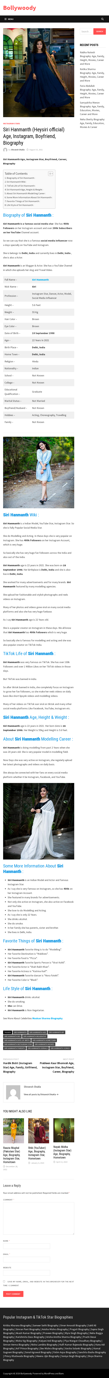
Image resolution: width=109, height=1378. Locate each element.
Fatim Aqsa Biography (64, 1352)
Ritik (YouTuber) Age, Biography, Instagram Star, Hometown (37, 1153)
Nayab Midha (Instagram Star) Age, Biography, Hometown (62, 1152)
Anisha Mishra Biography (55, 1329)
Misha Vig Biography (26, 1340)
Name (6, 1241)
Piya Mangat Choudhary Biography (82, 1340)
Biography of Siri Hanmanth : (21, 177)
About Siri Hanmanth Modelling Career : (26, 193)
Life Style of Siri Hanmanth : (20, 205)
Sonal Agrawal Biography (38, 1352)
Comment (8, 1199)
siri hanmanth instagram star (18, 1044)
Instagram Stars (11, 123)
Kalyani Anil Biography (50, 1340)
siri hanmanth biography (34, 1036)
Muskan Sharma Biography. (47, 1018)
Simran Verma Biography (16, 1344)
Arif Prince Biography (27, 1348)
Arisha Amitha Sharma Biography (63, 1337)
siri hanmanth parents (14, 1048)
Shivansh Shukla (18, 149)
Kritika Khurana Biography (17, 1325)
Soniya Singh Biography (73, 1356)
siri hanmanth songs (60, 1048)
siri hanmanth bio (12, 1036)
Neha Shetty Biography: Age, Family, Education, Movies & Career (92, 123)
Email (6, 1254)
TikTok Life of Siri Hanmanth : (21, 185)
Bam (61, 1373)
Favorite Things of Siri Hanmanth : (23, 201)
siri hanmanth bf (56, 1032)
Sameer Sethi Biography (45, 1325)
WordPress (49, 1373)
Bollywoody (19, 7)
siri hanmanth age (37, 1032)
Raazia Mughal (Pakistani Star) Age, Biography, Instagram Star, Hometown (11, 1155)
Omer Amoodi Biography (73, 1325)
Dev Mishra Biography (51, 1348)
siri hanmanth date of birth (17, 1040)
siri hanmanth (20, 1032)
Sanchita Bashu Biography (92, 1352)
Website (7, 1267)
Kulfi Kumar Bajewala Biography (76, 1344)
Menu (10, 19)
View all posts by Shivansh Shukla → (41, 1094)
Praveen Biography (53, 1333)
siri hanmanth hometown (44, 1040)
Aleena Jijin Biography (47, 1356)
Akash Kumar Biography (28, 1333)
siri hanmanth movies (44, 1044)
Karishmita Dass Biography (30, 1337)
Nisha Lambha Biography (44, 1344)
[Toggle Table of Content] (49, 173)
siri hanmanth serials (38, 1048)
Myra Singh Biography (76, 1333)
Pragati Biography (79, 1329)
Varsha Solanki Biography (78, 1348)
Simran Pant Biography (28, 1329)
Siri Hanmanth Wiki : (16, 181)
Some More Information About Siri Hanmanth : (29, 197)
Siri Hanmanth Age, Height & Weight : (25, 189)
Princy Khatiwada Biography (19, 1356)
